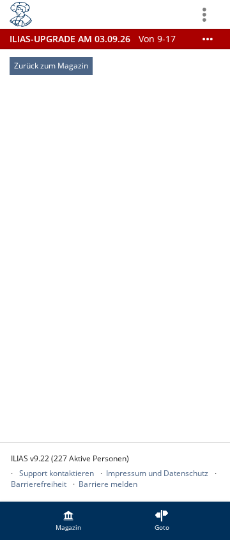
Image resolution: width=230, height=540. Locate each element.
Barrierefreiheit (38, 484)
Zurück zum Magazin (51, 65)
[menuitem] (68, 521)
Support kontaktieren (56, 473)
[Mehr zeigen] (208, 39)
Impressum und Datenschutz (157, 473)
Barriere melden (108, 484)
